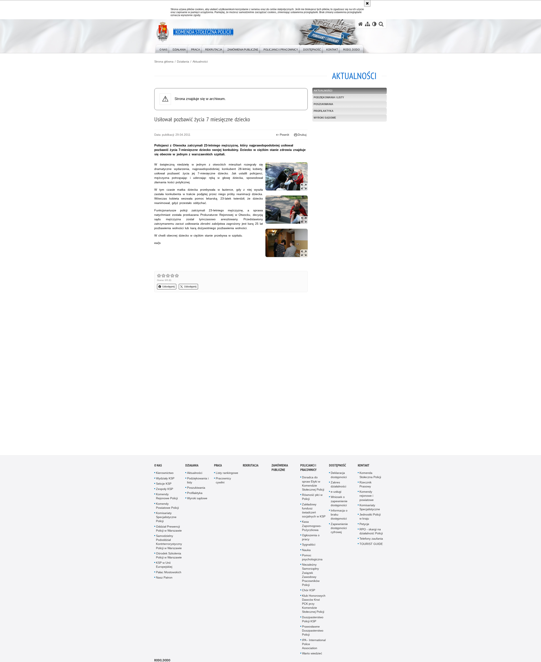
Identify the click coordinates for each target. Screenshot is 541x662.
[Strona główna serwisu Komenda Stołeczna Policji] (360, 24)
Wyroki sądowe (325, 117)
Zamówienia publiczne (280, 469)
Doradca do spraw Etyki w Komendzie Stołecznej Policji (313, 485)
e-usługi (336, 493)
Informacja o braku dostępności (339, 516)
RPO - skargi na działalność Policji (371, 533)
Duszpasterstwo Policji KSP (312, 620)
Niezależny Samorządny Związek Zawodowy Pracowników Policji (311, 576)
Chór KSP (308, 592)
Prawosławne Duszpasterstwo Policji (312, 632)
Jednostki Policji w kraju (370, 518)
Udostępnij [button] (168, 286)
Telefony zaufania (371, 540)
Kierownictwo (165, 474)
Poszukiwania (323, 104)
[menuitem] (163, 48)
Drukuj (302, 134)
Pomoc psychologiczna (312, 559)
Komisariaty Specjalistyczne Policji (166, 518)
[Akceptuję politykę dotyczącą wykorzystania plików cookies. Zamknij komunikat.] (367, 3)
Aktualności (200, 61)
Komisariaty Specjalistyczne (369, 509)
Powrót (284, 134)
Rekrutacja (250, 467)
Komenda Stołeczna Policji (370, 476)
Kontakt (363, 467)
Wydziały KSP (165, 479)
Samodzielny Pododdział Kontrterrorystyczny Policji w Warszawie (169, 543)
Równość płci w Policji (312, 498)
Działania (183, 61)
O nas (158, 467)
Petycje (364, 525)
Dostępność (337, 467)
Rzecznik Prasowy (365, 486)
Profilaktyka (323, 110)
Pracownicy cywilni (223, 482)
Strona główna (164, 61)
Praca (218, 467)
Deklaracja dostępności (339, 476)
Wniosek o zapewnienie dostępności (339, 502)
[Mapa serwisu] (367, 24)
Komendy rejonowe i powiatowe (366, 497)
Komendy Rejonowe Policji (167, 498)
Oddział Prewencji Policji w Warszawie (169, 530)
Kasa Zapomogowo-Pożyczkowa (311, 527)
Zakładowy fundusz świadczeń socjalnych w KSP (313, 512)
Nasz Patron (164, 579)
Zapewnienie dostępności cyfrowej (339, 529)
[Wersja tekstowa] (374, 24)
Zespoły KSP (164, 490)
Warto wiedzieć (312, 655)
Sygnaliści (308, 546)
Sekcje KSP (163, 485)
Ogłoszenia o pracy (311, 539)
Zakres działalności (338, 486)
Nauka (306, 551)
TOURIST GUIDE (371, 545)
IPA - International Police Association (314, 645)
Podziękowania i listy (329, 97)
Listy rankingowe (227, 474)
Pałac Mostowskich (168, 573)
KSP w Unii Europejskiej (164, 566)
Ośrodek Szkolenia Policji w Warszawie (169, 557)
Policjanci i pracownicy (308, 469)
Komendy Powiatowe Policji (167, 507)
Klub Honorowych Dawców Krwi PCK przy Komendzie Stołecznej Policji (313, 605)
